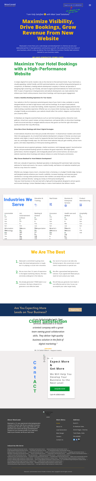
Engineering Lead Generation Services (47, 455)
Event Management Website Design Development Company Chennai (22, 461)
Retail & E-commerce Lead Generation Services (77, 453)
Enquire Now (75, 310)
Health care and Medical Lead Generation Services (56, 452)
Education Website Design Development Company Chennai (20, 458)
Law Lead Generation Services (63, 455)
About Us (59, 426)
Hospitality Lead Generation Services (76, 452)
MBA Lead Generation (33, 455)
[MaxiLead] (10, 5)
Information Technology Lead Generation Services (18, 453)
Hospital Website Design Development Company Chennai (50, 461)
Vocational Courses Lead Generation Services (38, 456)
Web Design (60, 433)
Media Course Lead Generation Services (78, 456)
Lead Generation (61, 430)
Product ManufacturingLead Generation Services (18, 450)
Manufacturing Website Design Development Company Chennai (48, 462)
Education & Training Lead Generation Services (17, 449)
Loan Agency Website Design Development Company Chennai (49, 464)
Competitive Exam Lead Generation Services (59, 456)
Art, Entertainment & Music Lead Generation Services (59, 450)
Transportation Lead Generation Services (56, 453)
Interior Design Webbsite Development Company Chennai (47, 459)
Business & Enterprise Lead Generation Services (57, 449)
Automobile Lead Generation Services (38, 450)
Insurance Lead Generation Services (35, 452)
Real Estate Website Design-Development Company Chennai (72, 458)
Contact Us (59, 440)
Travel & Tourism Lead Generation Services (17, 455)
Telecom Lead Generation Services (38, 453)
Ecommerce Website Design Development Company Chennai (20, 459)
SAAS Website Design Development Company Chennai (46, 458)
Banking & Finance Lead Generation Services (17, 452)
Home (58, 423)
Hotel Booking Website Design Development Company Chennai (21, 464)
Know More (43, 204)
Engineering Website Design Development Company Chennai (20, 462)
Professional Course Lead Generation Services (17, 456)
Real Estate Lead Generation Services (37, 449)
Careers (58, 436)
